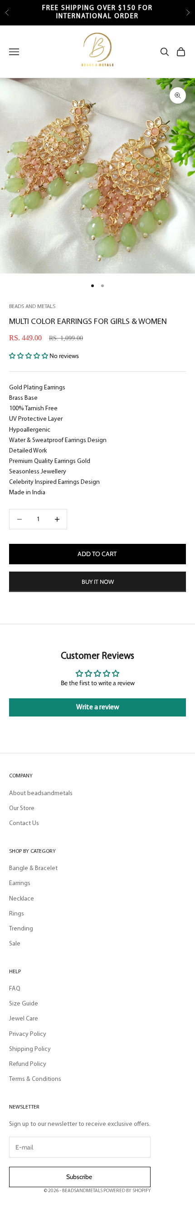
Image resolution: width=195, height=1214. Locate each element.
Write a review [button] (97, 707)
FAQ (14, 988)
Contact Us (24, 823)
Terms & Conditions (35, 1079)
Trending (21, 928)
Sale (14, 943)
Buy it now (98, 581)
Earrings (19, 883)
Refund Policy (27, 1064)
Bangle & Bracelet (33, 868)
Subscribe (79, 1177)
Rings (16, 913)
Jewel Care (23, 1018)
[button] (29, 356)
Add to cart (98, 554)
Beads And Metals (32, 306)
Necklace (21, 899)
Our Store (21, 808)
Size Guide (23, 1003)
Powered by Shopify (127, 1191)
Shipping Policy (30, 1049)
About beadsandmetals (41, 793)
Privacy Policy (27, 1034)
